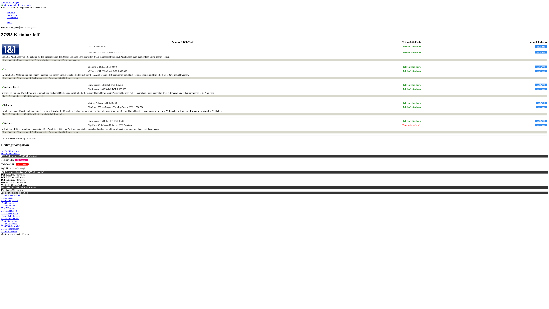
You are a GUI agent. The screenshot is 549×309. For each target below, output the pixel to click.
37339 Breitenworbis (10, 195)
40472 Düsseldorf (10, 153)
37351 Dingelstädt (9, 200)
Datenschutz (12, 17)
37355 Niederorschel (10, 226)
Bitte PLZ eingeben (10, 27)
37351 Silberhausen (10, 229)
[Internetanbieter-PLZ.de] (16, 5)
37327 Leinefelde (9, 223)
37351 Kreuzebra (9, 221)
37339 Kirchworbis (10, 218)
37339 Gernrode (8, 203)
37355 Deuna (7, 198)
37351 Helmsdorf (9, 211)
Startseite (11, 12)
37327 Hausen (7, 208)
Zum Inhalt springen (10, 2)
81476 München (10, 151)
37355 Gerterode (8, 205)
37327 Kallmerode (9, 213)
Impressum (12, 15)
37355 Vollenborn (9, 231)
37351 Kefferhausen (10, 216)
